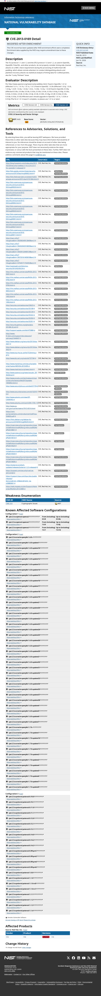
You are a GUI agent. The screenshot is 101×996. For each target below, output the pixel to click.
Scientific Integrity (27, 984)
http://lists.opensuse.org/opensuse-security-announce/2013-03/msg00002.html (19, 200)
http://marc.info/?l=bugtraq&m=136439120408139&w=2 (20, 250)
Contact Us (17, 974)
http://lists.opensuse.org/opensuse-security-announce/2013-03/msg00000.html (19, 192)
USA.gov (80, 984)
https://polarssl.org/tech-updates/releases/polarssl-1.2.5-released (21, 466)
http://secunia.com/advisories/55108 (19, 308)
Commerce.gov (62, 984)
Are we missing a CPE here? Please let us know (20, 920)
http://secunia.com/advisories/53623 (19, 305)
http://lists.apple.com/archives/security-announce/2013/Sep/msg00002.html (21, 172)
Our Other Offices (29, 974)
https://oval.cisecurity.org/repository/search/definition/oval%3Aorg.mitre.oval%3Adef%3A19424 (21, 443)
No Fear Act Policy (70, 982)
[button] (88, 8)
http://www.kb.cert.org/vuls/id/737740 (20, 358)
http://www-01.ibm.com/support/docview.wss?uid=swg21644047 (19, 335)
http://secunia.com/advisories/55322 (19, 315)
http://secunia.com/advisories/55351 (19, 321)
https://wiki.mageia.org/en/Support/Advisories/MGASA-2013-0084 (21, 487)
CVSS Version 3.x (46, 105)
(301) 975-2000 (9, 971)
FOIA (79, 982)
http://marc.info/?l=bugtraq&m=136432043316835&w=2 (20, 245)
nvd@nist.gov (40, 155)
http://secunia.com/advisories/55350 (19, 318)
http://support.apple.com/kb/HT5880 (20, 330)
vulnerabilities (13, 33)
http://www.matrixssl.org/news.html (19, 369)
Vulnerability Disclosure (55, 982)
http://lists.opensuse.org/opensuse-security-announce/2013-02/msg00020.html (19, 184)
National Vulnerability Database (30, 22)
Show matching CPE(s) (13, 519)
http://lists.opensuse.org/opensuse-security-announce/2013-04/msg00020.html (19, 208)
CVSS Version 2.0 (62, 105)
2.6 (27, 122)
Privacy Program (30, 982)
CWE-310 (9, 503)
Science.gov (72, 984)
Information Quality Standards (45, 984)
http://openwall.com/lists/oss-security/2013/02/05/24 (17, 267)
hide (21, 514)
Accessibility (19, 982)
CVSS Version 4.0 (30, 105)
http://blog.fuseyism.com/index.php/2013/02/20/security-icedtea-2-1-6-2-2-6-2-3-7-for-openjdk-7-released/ (21, 165)
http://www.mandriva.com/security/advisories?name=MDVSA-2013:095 (21, 365)
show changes (26, 947)
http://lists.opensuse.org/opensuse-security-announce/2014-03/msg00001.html (19, 216)
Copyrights (41, 982)
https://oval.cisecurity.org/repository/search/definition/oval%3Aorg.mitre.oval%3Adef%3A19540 (21, 451)
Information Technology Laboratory (19, 17)
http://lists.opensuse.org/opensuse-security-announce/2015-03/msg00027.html (19, 224)
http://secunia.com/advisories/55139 (19, 312)
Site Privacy (10, 982)
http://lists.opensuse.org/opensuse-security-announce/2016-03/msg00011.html (19, 232)
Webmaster (8, 974)
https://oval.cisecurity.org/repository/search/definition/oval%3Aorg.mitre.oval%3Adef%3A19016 (21, 435)
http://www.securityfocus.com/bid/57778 (21, 386)
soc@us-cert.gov (91, 971)
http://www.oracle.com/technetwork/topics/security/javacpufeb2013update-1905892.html (21, 380)
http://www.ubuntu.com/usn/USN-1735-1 (21, 403)
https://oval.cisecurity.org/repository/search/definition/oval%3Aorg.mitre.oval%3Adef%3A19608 (21, 459)
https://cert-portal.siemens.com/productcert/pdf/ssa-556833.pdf (21, 413)
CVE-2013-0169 (82, 50)
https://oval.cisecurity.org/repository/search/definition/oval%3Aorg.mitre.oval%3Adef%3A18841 (21, 427)
